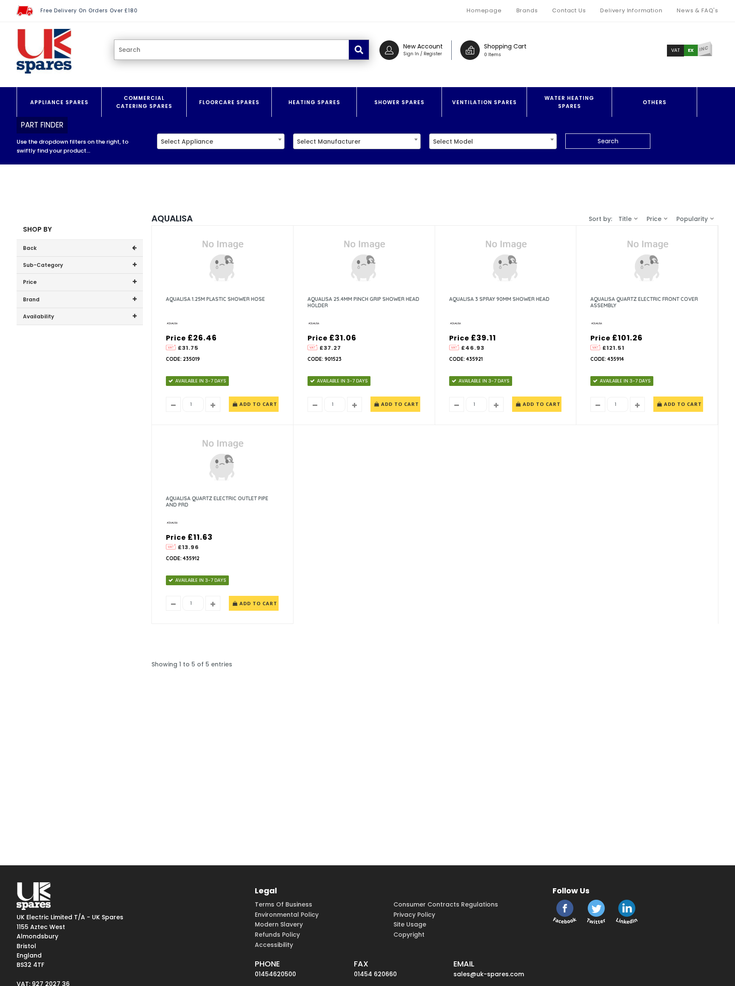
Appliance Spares (59, 102)
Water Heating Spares (569, 102)
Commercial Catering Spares (144, 102)
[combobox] (221, 141)
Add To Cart (257, 404)
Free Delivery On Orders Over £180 (89, 10)
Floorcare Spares (229, 102)
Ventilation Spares (484, 102)
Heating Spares (314, 102)
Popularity (692, 219)
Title (625, 219)
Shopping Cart (505, 46)
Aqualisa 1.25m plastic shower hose (215, 299)
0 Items (492, 54)
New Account (423, 46)
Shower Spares (399, 102)
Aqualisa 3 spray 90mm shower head (499, 299)
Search (608, 141)
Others (655, 102)
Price (654, 219)
